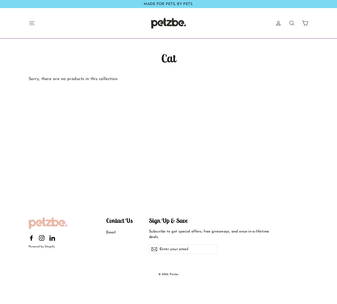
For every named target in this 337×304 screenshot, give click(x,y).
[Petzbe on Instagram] (41, 238)
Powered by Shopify (42, 246)
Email (111, 232)
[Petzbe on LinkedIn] (52, 238)
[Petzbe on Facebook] (31, 238)
